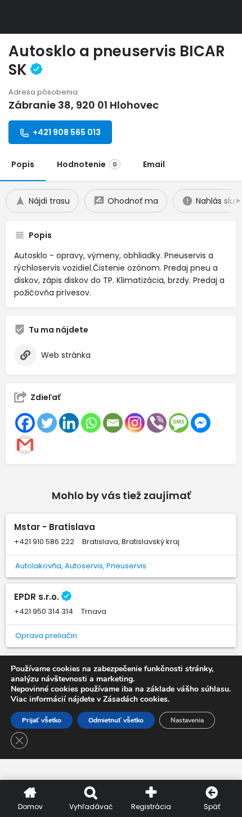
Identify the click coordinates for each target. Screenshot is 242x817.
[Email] (113, 423)
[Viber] (157, 423)
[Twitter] (47, 423)
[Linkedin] (69, 423)
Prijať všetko (41, 720)
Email (154, 164)
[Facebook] (25, 423)
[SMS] (179, 423)
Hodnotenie (87, 164)
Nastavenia (187, 720)
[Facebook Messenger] (200, 423)
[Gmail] (25, 445)
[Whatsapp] (91, 423)
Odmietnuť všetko (116, 720)
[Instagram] (135, 423)
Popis (22, 164)
